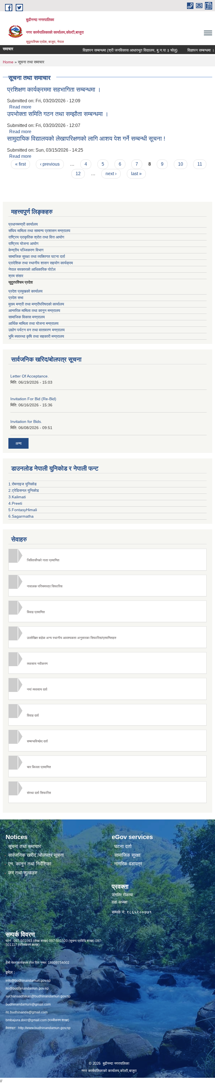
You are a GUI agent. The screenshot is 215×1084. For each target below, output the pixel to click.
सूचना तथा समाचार (24, 846)
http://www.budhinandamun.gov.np (44, 1028)
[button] (107, 559)
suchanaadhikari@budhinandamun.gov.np (38, 996)
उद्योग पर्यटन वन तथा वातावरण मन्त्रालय (36, 330)
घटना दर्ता (123, 846)
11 (199, 164)
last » (136, 173)
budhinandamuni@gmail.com (28, 1004)
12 (78, 173)
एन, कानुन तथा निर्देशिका (29, 864)
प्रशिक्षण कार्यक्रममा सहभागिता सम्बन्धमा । (54, 89)
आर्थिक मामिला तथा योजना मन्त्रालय (33, 323)
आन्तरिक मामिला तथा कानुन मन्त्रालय (34, 310)
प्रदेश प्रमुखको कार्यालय (25, 291)
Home (8, 62)
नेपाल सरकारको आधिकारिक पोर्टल (31, 269)
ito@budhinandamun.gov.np (27, 988)
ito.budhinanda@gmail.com (27, 1012)
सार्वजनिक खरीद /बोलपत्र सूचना (36, 855)
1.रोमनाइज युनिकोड (22, 484)
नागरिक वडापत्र (128, 864)
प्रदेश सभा (15, 297)
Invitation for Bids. (26, 421)
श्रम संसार (15, 276)
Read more (20, 107)
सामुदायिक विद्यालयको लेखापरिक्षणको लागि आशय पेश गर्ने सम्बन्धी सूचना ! (86, 138)
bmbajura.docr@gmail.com (26, 1020)
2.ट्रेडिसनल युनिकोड (23, 490)
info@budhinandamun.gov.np (28, 981)
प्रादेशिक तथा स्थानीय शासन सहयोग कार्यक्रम (40, 263)
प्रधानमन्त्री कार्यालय (23, 224)
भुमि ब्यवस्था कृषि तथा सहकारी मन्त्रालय (36, 336)
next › (111, 173)
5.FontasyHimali (22, 510)
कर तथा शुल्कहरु (23, 872)
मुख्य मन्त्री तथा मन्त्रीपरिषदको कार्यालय (36, 304)
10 (180, 164)
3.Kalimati (17, 497)
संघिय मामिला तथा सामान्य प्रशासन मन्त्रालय (39, 230)
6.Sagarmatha (21, 516)
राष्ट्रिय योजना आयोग (23, 243)
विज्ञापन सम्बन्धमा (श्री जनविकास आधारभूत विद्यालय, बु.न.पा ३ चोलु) (118, 50)
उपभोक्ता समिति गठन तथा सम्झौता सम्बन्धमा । (58, 113)
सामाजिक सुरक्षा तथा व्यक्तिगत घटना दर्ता (36, 256)
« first (20, 164)
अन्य (18, 443)
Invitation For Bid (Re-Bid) (33, 399)
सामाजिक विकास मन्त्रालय (26, 317)
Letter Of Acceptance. (29, 376)
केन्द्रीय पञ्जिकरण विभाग (25, 250)
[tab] (107, 559)
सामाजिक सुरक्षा (127, 855)
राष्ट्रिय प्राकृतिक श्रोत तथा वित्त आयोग (36, 237)
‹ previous (50, 164)
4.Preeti (15, 503)
